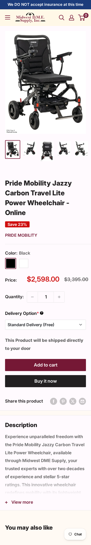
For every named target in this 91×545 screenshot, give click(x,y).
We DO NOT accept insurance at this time (45, 4)
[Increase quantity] (59, 297)
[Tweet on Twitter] (72, 401)
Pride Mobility (21, 235)
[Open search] (61, 17)
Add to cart (45, 365)
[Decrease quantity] (32, 297)
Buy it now (45, 381)
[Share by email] (82, 401)
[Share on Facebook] (53, 401)
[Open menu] (7, 17)
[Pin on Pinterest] (63, 401)
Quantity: (14, 296)
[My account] (71, 17)
